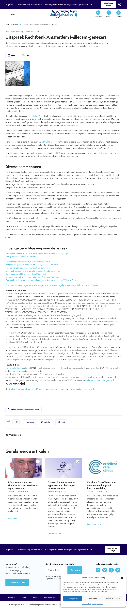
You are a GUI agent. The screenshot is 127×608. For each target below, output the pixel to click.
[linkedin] (98, 570)
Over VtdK (11, 597)
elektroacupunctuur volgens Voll (99, 380)
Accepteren (73, 598)
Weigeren (93, 598)
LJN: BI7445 (53, 95)
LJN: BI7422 (34, 116)
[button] (122, 577)
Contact (24, 597)
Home (7, 24)
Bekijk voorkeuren (113, 598)
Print (11, 55)
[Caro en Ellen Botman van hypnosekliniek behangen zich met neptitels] (63, 468)
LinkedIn (47, 422)
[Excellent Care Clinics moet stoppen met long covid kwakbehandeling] (103, 468)
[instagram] (117, 570)
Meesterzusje (84, 321)
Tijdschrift (13, 21)
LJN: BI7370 (47, 141)
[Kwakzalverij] (63, 14)
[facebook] (111, 570)
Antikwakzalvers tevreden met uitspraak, (33, 277)
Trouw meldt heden (14, 368)
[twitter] (104, 570)
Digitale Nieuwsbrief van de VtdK (23, 389)
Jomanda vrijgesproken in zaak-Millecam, (31, 264)
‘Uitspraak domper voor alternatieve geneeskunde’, (32, 271)
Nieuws (15, 24)
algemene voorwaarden (55, 578)
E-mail (26, 55)
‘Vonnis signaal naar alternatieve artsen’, (27, 267)
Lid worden (17, 582)
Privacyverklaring (97, 604)
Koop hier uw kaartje (108, 4)
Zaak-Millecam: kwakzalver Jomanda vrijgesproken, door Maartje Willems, (41, 280)
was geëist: (40, 153)
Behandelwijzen (50, 597)
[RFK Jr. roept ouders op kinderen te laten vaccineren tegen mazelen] (23, 468)
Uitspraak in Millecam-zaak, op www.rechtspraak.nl (27, 261)
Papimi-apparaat (71, 125)
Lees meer (15, 518)
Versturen (75, 570)
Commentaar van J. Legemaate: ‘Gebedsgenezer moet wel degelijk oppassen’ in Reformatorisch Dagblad (51, 285)
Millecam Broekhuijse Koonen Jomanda (24, 409)
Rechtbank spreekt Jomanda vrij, (25, 274)
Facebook (30, 422)
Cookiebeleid (86, 604)
